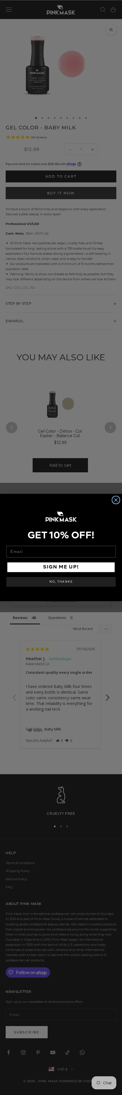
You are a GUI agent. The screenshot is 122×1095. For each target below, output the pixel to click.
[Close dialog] (116, 500)
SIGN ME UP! (61, 567)
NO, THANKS (61, 581)
